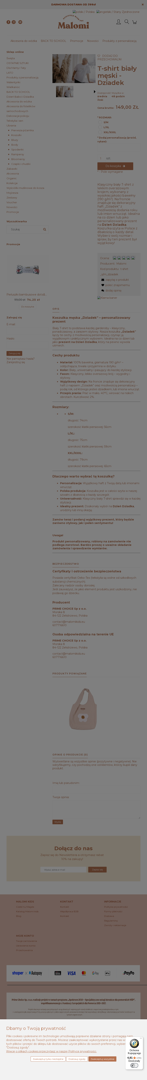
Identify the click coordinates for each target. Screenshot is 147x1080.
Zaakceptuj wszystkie (102, 1059)
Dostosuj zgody (77, 1059)
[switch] (134, 1065)
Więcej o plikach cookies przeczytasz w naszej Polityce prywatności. (51, 1051)
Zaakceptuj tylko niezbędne (48, 1059)
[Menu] (141, 1039)
